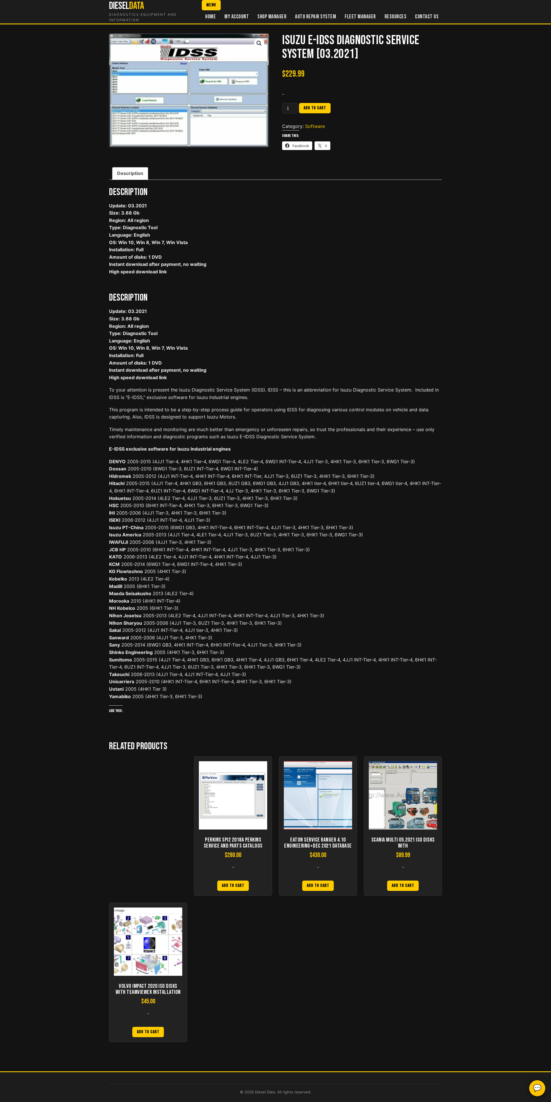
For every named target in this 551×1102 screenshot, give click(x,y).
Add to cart (315, 108)
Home (210, 16)
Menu (211, 5)
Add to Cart (233, 885)
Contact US (427, 16)
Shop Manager (271, 16)
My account (236, 16)
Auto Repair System (315, 16)
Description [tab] (130, 173)
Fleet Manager (360, 16)
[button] (259, 43)
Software (315, 126)
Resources (396, 16)
